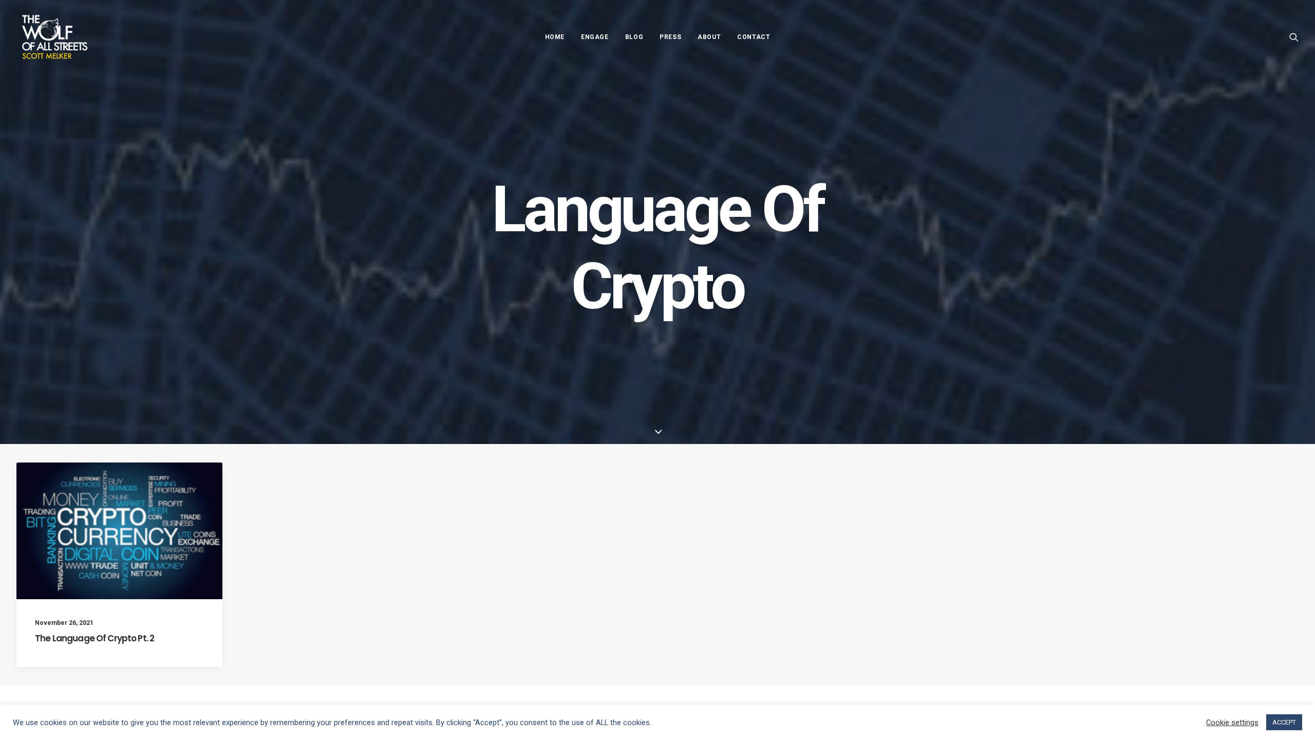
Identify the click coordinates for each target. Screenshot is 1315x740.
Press (670, 37)
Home (555, 37)
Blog (634, 37)
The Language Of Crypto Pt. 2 (94, 638)
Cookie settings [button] (1232, 722)
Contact (753, 37)
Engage (595, 37)
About (709, 37)
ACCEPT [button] (1284, 722)
